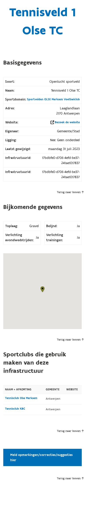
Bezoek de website (67, 122)
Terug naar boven (69, 192)
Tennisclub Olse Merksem (21, 398)
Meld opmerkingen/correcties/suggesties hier (41, 457)
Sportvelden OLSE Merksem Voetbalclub (53, 99)
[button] (42, 289)
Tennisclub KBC (15, 409)
